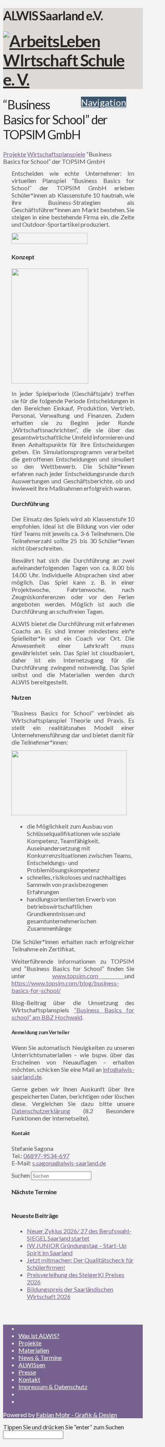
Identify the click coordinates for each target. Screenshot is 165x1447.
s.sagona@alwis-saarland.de (69, 1163)
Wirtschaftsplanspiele (56, 154)
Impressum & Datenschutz (52, 1386)
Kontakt (29, 1379)
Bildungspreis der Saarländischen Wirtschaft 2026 (70, 1292)
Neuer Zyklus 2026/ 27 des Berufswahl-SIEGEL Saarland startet (79, 1234)
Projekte (14, 154)
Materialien (33, 1350)
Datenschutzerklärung (41, 1110)
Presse (27, 1372)
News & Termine (40, 1357)
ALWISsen (31, 1364)
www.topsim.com (88, 975)
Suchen (21, 1175)
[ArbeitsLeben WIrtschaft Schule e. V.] (64, 79)
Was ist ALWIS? (38, 1335)
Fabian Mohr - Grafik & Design (76, 1414)
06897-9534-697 (46, 1155)
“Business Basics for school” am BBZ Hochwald (73, 1013)
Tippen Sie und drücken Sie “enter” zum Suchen (63, 1427)
